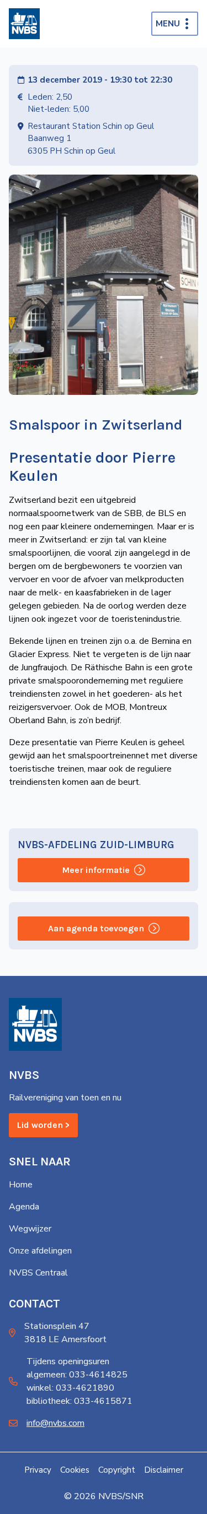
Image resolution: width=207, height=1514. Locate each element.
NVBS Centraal (38, 1273)
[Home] (24, 23)
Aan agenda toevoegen (96, 928)
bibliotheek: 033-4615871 (79, 1401)
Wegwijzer (30, 1229)
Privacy (37, 1469)
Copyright (116, 1469)
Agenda (24, 1207)
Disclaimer (163, 1469)
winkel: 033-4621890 (70, 1388)
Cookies (74, 1469)
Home (21, 1185)
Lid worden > (43, 1125)
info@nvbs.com (55, 1423)
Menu (168, 23)
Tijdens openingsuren (67, 1361)
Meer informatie (96, 870)
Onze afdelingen (40, 1251)
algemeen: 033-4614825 (77, 1375)
